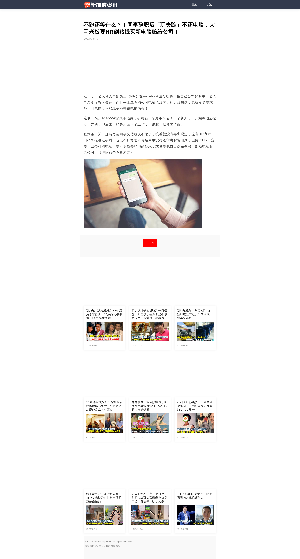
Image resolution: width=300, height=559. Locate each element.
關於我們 (89, 546)
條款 (108, 546)
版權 (118, 546)
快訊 (209, 4)
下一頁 (150, 243)
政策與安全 (100, 546)
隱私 (113, 546)
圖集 (194, 4)
